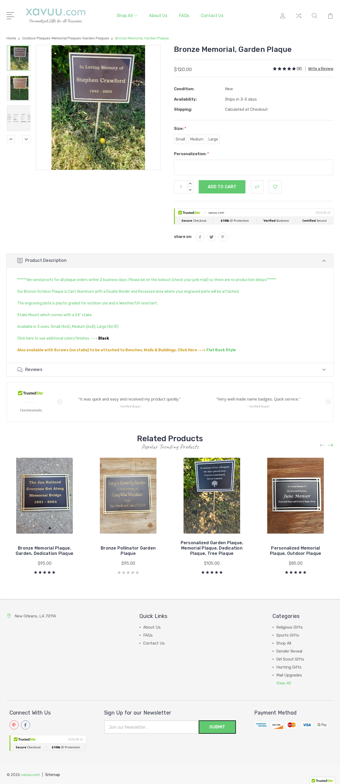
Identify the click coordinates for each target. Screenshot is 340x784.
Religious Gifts (289, 627)
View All (283, 683)
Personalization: (191, 153)
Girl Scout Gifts (290, 659)
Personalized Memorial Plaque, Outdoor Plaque (295, 551)
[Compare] (298, 19)
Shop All (125, 15)
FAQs (184, 15)
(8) (299, 69)
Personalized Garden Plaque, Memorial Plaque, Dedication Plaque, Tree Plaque (212, 548)
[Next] (26, 139)
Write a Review (320, 69)
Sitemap (52, 775)
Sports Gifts (287, 635)
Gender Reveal (289, 651)
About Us (158, 15)
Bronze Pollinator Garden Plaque (128, 551)
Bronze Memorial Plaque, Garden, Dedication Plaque (44, 551)
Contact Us (212, 15)
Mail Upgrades (289, 675)
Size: (180, 128)
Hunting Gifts (288, 667)
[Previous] (11, 139)
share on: (183, 236)
